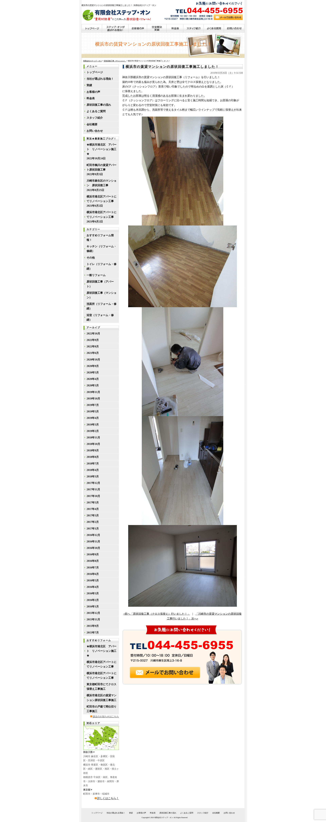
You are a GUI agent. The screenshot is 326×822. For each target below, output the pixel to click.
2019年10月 (93, 398)
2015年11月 (93, 619)
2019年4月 (93, 417)
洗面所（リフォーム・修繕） (101, 306)
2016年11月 (93, 541)
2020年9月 (93, 366)
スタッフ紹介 (95, 117)
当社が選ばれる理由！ (100, 78)
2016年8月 (93, 560)
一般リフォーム (96, 275)
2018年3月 (93, 476)
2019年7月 (93, 405)
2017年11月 (93, 489)
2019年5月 (93, 411)
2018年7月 (93, 463)
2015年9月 (93, 625)
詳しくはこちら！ (108, 798)
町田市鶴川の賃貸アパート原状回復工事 (101, 167)
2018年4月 (93, 470)
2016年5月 (93, 580)
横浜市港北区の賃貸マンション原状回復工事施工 (101, 697)
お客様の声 (93, 91)
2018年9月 (93, 450)
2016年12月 (93, 535)
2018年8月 (93, 456)
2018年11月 (93, 437)
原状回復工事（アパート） (100, 284)
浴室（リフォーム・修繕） (100, 317)
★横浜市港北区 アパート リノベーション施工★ (101, 149)
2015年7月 (93, 632)
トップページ (95, 72)
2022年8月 (93, 346)
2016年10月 (93, 547)
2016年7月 (93, 567)
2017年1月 (93, 528)
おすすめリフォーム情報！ (100, 237)
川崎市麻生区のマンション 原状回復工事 (101, 183)
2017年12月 (93, 482)
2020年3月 (93, 385)
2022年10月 (93, 333)
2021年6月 (93, 352)
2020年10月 (93, 359)
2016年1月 (93, 606)
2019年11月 (93, 392)
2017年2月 (93, 521)
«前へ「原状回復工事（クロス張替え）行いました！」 (156, 613)
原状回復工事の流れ (99, 104)
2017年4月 (93, 508)
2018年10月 (93, 443)
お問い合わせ (95, 130)
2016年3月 (93, 593)
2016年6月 (93, 574)
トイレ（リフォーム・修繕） (101, 266)
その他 (91, 257)
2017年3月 (93, 515)
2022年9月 (93, 340)
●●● (92, 28)
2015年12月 (93, 612)
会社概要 (92, 124)
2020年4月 (93, 378)
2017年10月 (93, 496)
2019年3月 (93, 424)
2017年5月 (93, 502)
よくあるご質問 (96, 111)
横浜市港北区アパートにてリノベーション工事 (101, 199)
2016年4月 (93, 586)
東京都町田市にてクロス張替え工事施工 (101, 686)
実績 (89, 85)
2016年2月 (93, 600)
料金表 (91, 98)
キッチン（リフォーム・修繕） (101, 248)
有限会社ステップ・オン (163, 817)
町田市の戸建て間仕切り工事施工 (101, 709)
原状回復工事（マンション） (101, 295)
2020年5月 (93, 372)
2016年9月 (93, 554)
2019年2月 (93, 431)
